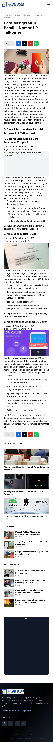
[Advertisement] (26, 647)
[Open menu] (48, 4)
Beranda (7, 15)
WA (36, 43)
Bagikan (9, 43)
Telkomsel (26, 81)
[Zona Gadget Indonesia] (13, 4)
